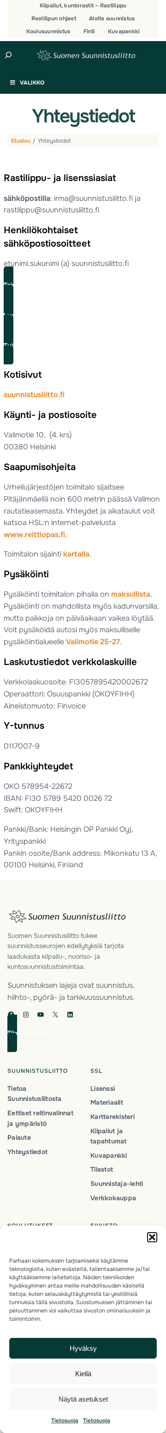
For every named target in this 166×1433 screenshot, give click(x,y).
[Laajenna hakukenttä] (8, 55)
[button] (152, 1237)
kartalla (76, 554)
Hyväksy (83, 1348)
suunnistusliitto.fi (34, 394)
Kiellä (83, 1374)
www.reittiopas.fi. (35, 534)
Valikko (32, 82)
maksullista (130, 594)
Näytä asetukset (83, 1399)
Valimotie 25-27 (93, 642)
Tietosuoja (64, 1420)
